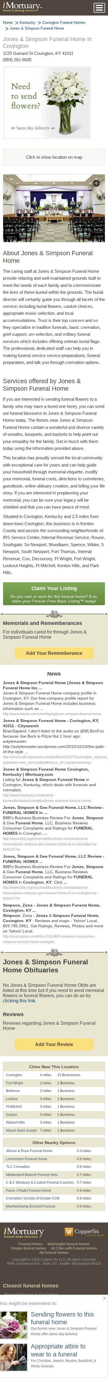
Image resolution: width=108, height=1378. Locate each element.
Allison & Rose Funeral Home (28, 1135)
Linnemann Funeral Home (25, 1143)
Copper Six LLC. (54, 1244)
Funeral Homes (31, 1228)
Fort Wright (15, 1068)
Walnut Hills (15, 1107)
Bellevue (12, 1075)
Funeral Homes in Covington (31, 1279)
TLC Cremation (17, 1151)
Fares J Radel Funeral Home (27, 1175)
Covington (14, 1060)
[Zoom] (54, 178)
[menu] (99, 8)
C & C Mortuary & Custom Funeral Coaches (38, 1167)
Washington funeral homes (68, 1228)
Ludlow (11, 1083)
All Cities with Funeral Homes (73, 1233)
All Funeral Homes (54, 1237)
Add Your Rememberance (54, 653)
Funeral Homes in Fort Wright (32, 1287)
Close (104, 1298)
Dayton (11, 1099)
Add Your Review (54, 1029)
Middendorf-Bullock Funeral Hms (31, 1159)
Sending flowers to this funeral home (62, 1318)
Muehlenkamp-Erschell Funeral (30, 1191)
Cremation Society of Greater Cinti (32, 1183)
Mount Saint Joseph (21, 1115)
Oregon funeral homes (30, 1233)
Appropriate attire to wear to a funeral (59, 1350)
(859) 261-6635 (18, 59)
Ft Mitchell (14, 1091)
